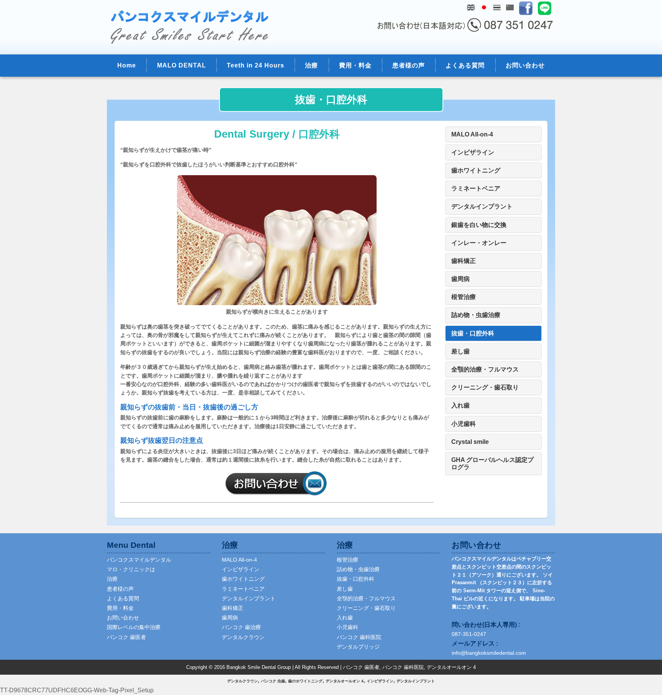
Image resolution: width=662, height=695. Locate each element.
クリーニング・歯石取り (366, 608)
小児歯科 (347, 627)
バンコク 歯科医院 (359, 637)
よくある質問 (465, 65)
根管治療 (347, 560)
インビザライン (240, 569)
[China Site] (510, 7)
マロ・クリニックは (131, 569)
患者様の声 (408, 65)
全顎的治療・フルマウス (366, 598)
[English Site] (471, 7)
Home (126, 65)
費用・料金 (355, 65)
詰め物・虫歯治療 (358, 569)
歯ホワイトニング (243, 579)
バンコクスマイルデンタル (139, 560)
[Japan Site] (484, 7)
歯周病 (230, 617)
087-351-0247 (469, 634)
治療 (311, 65)
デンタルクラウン (243, 637)
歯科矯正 (232, 608)
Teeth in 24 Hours (255, 65)
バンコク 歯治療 (241, 627)
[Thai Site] (497, 7)
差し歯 (345, 589)
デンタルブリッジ (358, 647)
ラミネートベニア (243, 589)
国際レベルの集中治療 (134, 627)
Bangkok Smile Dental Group (258, 667)
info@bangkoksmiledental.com (489, 653)
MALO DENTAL (181, 65)
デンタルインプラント (248, 598)
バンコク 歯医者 (126, 637)
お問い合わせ (525, 65)
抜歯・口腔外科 (355, 579)
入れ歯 (345, 617)
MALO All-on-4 (239, 560)
